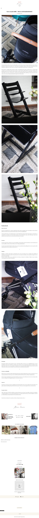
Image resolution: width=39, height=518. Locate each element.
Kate (24, 516)
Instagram (17, 496)
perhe (16, 415)
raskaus (19, 415)
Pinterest (22, 496)
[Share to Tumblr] (19, 417)
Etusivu (20, 513)
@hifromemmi (19, 507)
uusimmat (22, 415)
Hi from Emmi (18, 516)
